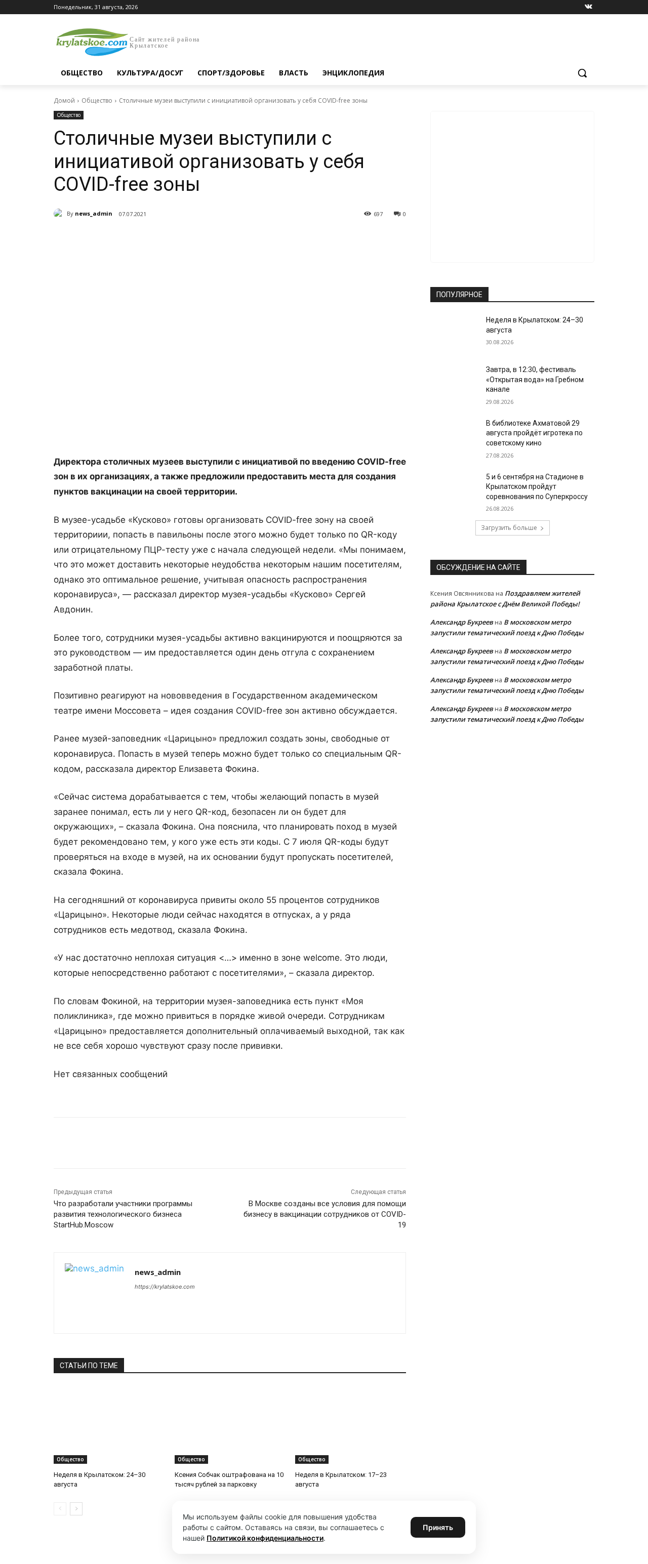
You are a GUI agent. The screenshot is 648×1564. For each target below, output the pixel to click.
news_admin (93, 213)
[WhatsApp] (193, 240)
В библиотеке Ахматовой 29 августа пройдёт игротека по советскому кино (534, 433)
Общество (97, 100)
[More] (240, 240)
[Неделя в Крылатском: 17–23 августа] (350, 1425)
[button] (582, 73)
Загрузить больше (509, 527)
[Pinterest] (217, 240)
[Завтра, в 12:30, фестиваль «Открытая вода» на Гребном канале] (454, 382)
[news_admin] (60, 214)
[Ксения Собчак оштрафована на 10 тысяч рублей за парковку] (230, 1425)
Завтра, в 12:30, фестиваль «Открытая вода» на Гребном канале (535, 379)
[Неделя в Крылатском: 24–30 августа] (109, 1425)
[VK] (147, 240)
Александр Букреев (461, 622)
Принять (438, 1527)
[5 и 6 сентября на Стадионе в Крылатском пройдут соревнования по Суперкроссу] (454, 489)
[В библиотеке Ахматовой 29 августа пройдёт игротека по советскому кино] (454, 436)
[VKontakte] (588, 7)
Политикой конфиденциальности (265, 1538)
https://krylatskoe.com (165, 1286)
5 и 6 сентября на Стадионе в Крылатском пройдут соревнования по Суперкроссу (537, 487)
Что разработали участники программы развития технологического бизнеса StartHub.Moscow (123, 1214)
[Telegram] (170, 240)
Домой (64, 100)
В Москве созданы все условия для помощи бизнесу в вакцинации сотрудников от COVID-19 (325, 1214)
